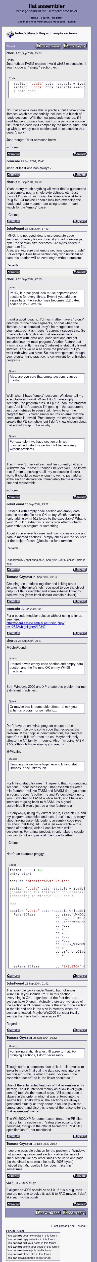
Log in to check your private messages (41, 21)
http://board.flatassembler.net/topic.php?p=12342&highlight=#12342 (35, 625)
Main (31, 33)
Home (34, 17)
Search (45, 17)
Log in (72, 21)
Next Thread (78, 1225)
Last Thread (60, 1225)
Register (57, 17)
